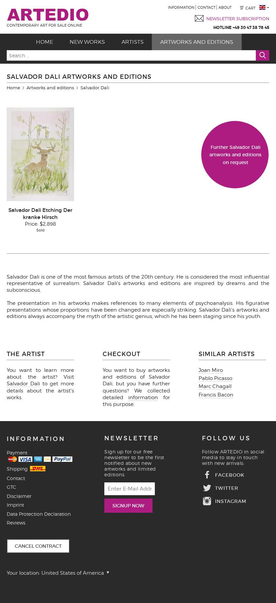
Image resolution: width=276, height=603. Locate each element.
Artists (133, 42)
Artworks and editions (196, 42)
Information (181, 7)
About (225, 7)
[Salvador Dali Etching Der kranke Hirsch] (40, 199)
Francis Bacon (216, 395)
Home (44, 42)
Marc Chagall (215, 386)
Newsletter (131, 438)
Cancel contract (38, 546)
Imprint (15, 505)
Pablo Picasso (215, 378)
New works (87, 42)
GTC (11, 487)
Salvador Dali (23, 384)
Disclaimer (19, 496)
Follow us (226, 438)
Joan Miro (211, 370)
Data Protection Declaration (39, 514)
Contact (206, 7)
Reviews (16, 523)
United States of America (73, 573)
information (143, 397)
